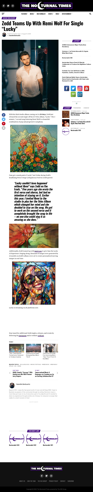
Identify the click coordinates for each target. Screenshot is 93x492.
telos (11, 366)
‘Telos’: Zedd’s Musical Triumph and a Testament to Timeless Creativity (16, 355)
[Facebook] (66, 88)
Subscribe (71, 481)
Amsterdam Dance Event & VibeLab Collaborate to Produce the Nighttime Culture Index (76, 64)
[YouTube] (86, 88)
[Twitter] (73, 88)
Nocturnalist (41, 14)
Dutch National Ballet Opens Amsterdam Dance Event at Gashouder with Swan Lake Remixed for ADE (75, 79)
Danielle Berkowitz (14, 35)
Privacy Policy (53, 481)
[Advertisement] (33, 415)
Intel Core (38, 251)
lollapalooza (25, 364)
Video (57, 14)
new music (46, 364)
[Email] (80, 94)
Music (32, 14)
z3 (15, 366)
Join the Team (31, 481)
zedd (19, 366)
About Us (22, 481)
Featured (24, 14)
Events (50, 14)
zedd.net (41, 335)
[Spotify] (73, 94)
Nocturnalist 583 (67, 58)
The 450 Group (42, 481)
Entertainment (66, 14)
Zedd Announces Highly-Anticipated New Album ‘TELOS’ (32, 355)
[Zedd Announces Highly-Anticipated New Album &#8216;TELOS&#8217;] (33, 348)
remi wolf (54, 364)
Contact (62, 481)
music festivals (36, 364)
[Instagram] (80, 88)
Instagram (22, 335)
